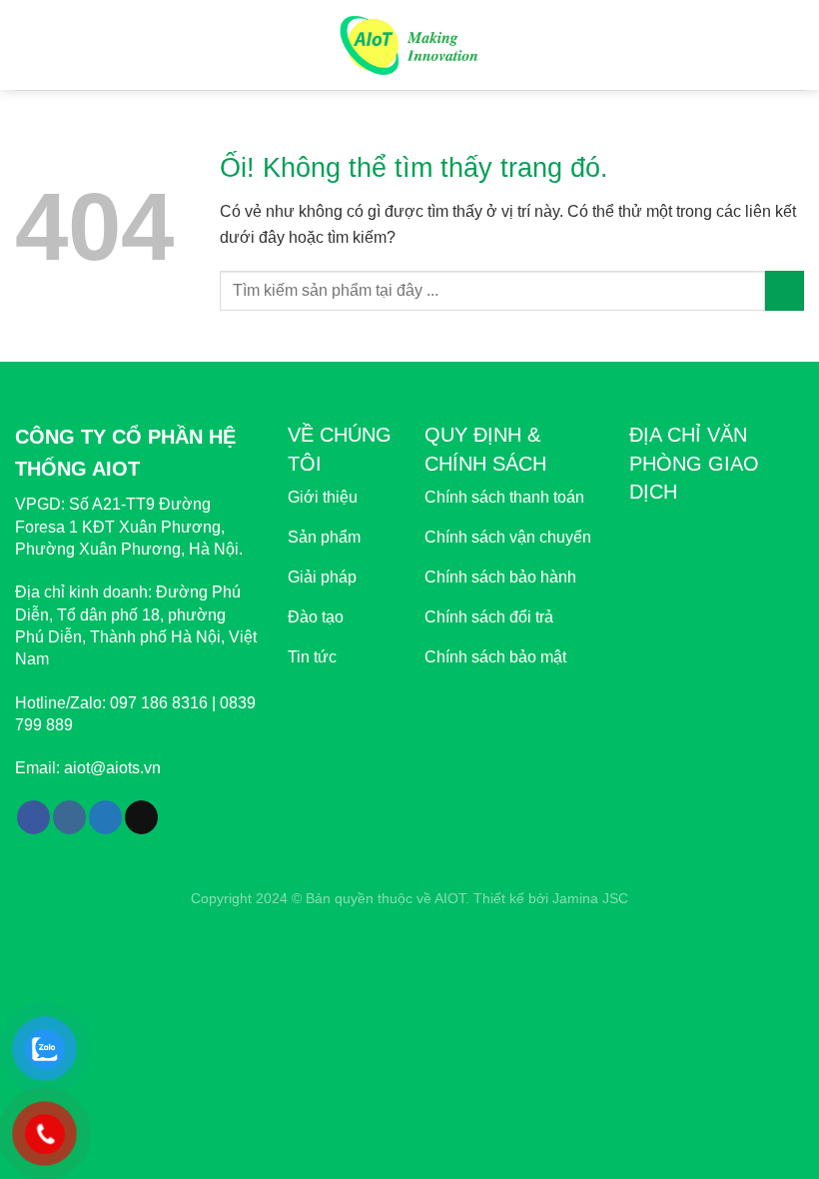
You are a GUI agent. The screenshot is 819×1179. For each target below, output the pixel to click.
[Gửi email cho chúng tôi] (141, 817)
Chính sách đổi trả (488, 616)
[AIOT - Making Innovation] (410, 44)
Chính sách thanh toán (504, 497)
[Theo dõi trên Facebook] (33, 817)
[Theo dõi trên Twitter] (105, 817)
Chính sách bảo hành (500, 577)
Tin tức (312, 656)
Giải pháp (322, 577)
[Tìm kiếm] (796, 45)
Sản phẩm (324, 537)
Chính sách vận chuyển (507, 537)
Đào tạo (316, 616)
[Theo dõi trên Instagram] (69, 817)
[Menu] (27, 44)
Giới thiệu (323, 497)
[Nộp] (784, 290)
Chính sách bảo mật (495, 656)
